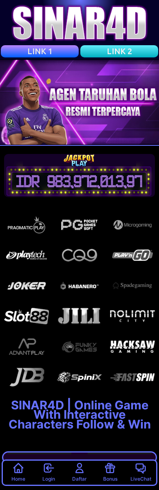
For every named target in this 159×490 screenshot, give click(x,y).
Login (48, 479)
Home (18, 479)
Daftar (79, 479)
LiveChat (140, 479)
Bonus (110, 479)
